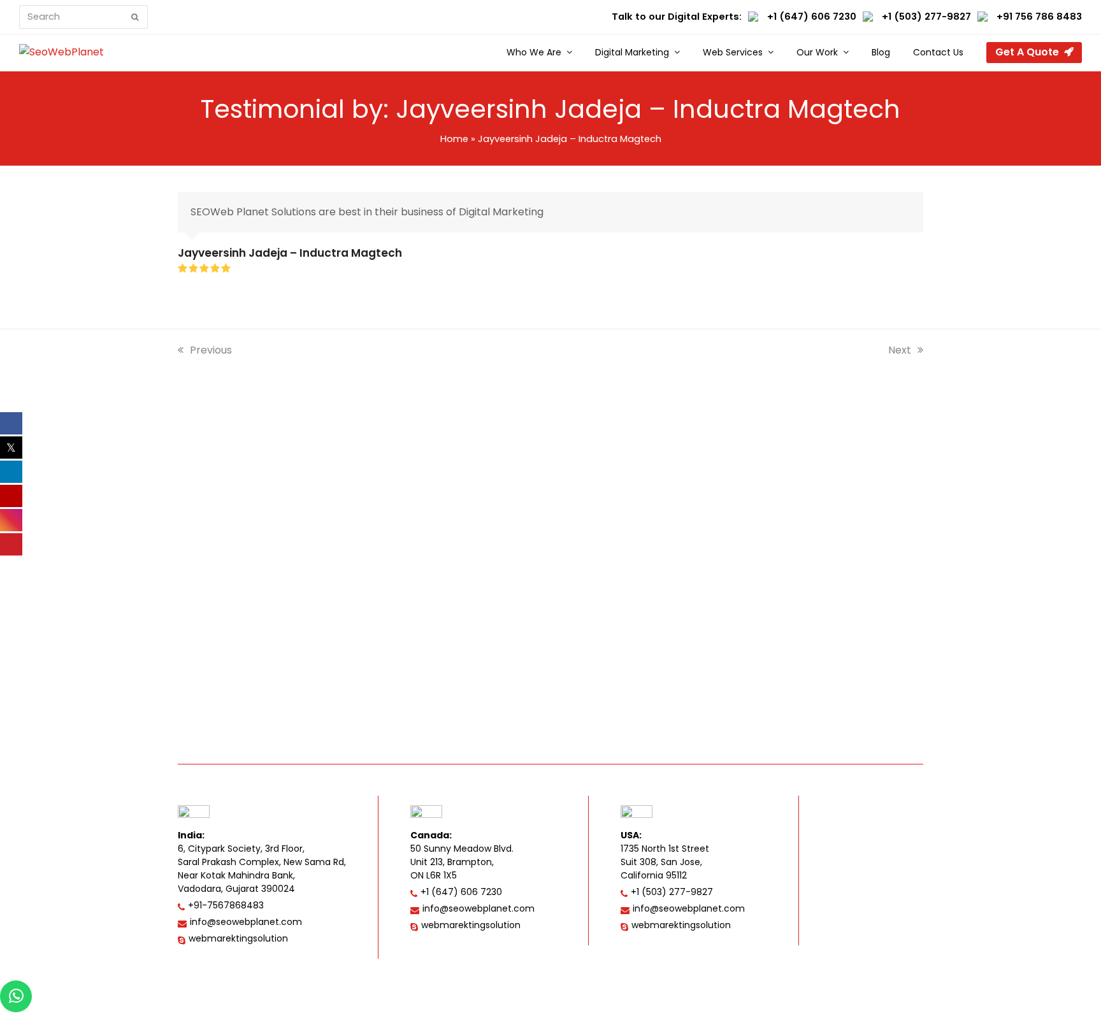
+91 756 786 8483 (1039, 16)
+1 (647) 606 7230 (811, 16)
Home (454, 139)
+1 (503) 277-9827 (926, 16)
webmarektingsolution (238, 938)
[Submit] (135, 17)
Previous (211, 350)
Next (900, 350)
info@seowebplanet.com (246, 921)
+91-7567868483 (226, 905)
